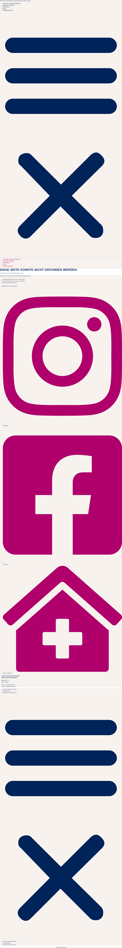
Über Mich (6, 7)
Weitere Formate (8, 5)
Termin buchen (8, 10)
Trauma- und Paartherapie (11, 3)
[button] (61, 134)
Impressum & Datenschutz (9, 692)
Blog (4, 8)
